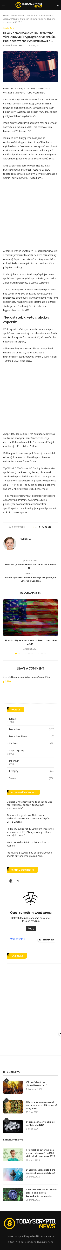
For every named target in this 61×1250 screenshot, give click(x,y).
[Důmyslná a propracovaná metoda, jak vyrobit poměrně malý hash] (13, 1106)
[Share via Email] (49, 526)
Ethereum (14, 760)
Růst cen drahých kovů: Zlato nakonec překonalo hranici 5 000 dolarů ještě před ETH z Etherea (28, 818)
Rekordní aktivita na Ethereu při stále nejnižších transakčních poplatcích (41, 1192)
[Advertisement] (30, 213)
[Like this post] (36, 526)
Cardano (31, 743)
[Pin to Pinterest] (46, 526)
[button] (6, 626)
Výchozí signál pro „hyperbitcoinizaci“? (36, 1084)
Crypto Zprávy (16, 750)
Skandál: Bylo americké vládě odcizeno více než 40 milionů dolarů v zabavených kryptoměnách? (29, 805)
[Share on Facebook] (39, 526)
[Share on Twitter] (43, 526)
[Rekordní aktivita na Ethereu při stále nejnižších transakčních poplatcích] (13, 1194)
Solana (31, 778)
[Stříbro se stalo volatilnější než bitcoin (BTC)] (13, 1126)
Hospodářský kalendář (27, 1236)
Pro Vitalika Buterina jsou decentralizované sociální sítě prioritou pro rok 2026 (29, 854)
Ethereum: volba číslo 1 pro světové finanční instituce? (40, 1171)
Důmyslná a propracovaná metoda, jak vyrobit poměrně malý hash (41, 1105)
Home (6, 15)
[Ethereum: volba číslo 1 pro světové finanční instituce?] (13, 1174)
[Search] (57, 5)
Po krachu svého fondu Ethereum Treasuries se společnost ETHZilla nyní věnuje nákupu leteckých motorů (30, 832)
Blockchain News (31, 736)
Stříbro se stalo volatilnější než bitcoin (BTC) (40, 1123)
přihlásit (7, 681)
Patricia (18, 45)
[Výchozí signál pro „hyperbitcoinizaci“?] (13, 1087)
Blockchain (31, 729)
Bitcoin (12, 718)
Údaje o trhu (47, 1236)
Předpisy (31, 770)
